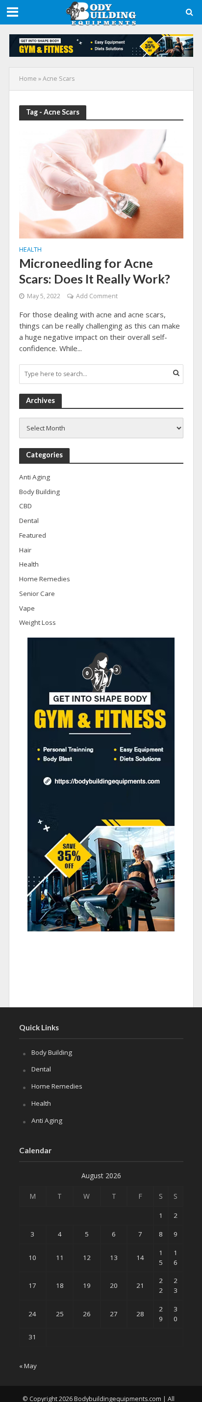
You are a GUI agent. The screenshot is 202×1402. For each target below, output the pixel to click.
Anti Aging (46, 1120)
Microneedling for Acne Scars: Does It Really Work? (94, 271)
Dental (41, 1069)
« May (28, 1365)
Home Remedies (56, 1086)
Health (30, 250)
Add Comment (97, 296)
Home (28, 78)
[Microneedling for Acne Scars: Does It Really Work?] (101, 183)
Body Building (51, 1052)
